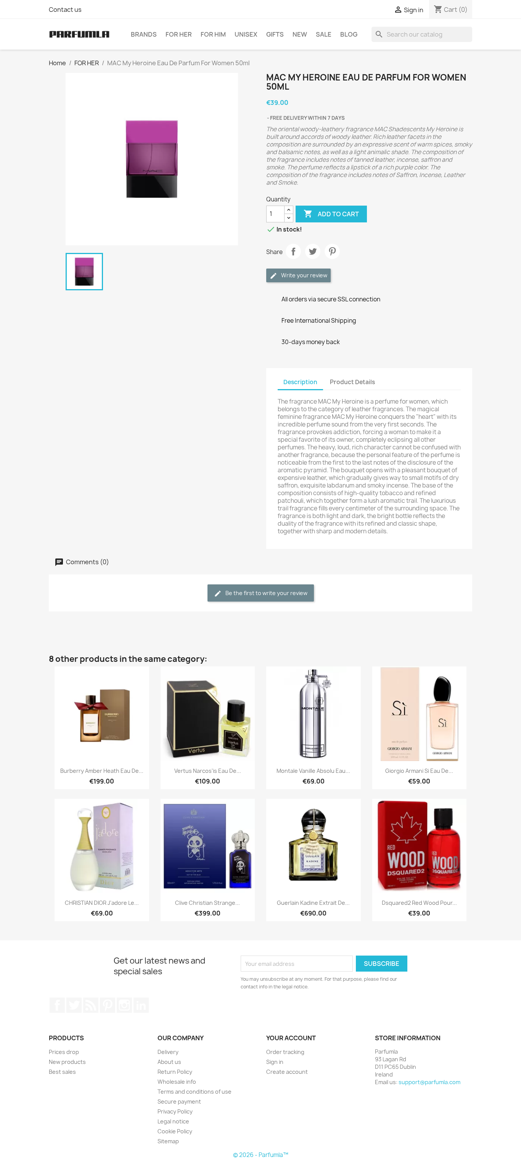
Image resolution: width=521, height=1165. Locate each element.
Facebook (57, 1005)
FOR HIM (213, 34)
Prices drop (64, 1052)
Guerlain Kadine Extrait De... (313, 902)
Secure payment (179, 1101)
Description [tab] (300, 382)
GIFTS (275, 34)
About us (169, 1061)
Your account (291, 1038)
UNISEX (246, 34)
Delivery (168, 1052)
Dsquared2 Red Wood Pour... (419, 902)
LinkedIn (141, 1005)
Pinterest (332, 251)
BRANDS (144, 34)
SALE (323, 34)
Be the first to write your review (265, 593)
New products (67, 1061)
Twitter (74, 1005)
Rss (90, 1005)
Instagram (124, 1005)
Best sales (62, 1071)
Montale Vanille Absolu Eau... (313, 770)
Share (293, 251)
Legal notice (173, 1121)
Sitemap (168, 1141)
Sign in (274, 1061)
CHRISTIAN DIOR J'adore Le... (102, 902)
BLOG (348, 34)
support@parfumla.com (429, 1082)
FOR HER (179, 34)
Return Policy (175, 1071)
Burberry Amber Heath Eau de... (101, 770)
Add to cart (331, 213)
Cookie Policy (175, 1131)
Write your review (303, 275)
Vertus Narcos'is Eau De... (207, 770)
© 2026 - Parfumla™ (260, 1155)
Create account (287, 1071)
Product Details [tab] (352, 382)
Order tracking (285, 1052)
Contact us (65, 9)
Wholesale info (177, 1081)
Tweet (312, 251)
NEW (300, 34)
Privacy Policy (175, 1111)
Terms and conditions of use (195, 1091)
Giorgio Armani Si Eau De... (419, 770)
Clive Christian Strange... (207, 902)
